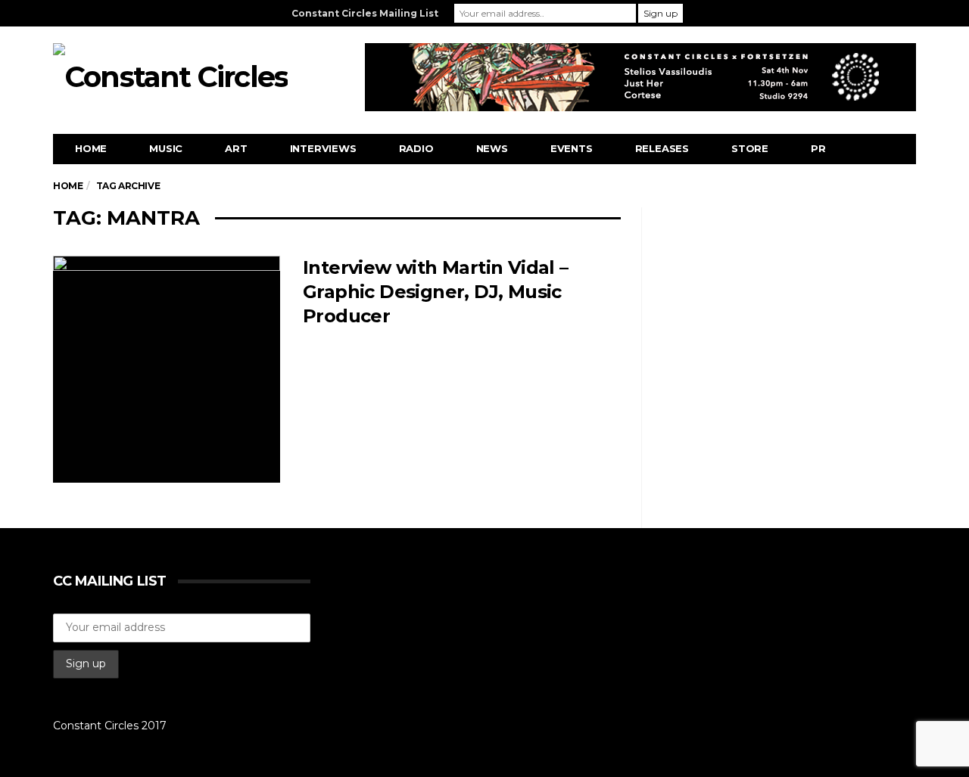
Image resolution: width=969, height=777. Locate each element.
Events (571, 148)
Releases (662, 148)
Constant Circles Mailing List (364, 13)
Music (165, 148)
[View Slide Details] (640, 77)
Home (91, 148)
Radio (416, 148)
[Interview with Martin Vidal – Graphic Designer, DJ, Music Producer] (166, 369)
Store (749, 148)
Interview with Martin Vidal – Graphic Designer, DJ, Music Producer (436, 291)
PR (818, 148)
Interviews (323, 148)
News (492, 148)
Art (236, 148)
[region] (640, 77)
